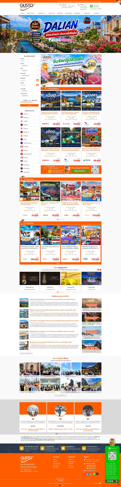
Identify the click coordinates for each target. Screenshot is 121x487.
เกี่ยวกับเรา (55, 461)
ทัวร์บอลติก (71, 463)
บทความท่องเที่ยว (57, 463)
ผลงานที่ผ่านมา (56, 465)
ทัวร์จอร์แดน (71, 467)
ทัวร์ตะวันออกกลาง (51, 439)
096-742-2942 (109, 474)
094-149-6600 (109, 466)
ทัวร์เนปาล (71, 465)
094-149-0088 (109, 472)
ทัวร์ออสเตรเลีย (72, 461)
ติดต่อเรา (55, 459)
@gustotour (96, 6)
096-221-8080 (109, 471)
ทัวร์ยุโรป (45, 439)
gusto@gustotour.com (91, 470)
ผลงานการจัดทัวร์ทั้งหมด (60, 395)
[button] (103, 197)
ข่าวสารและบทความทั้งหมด (25, 353)
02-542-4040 (83, 6)
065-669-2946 (83, 7)
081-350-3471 (83, 9)
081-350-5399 (109, 468)
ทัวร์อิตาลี (71, 459)
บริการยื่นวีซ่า (56, 467)
